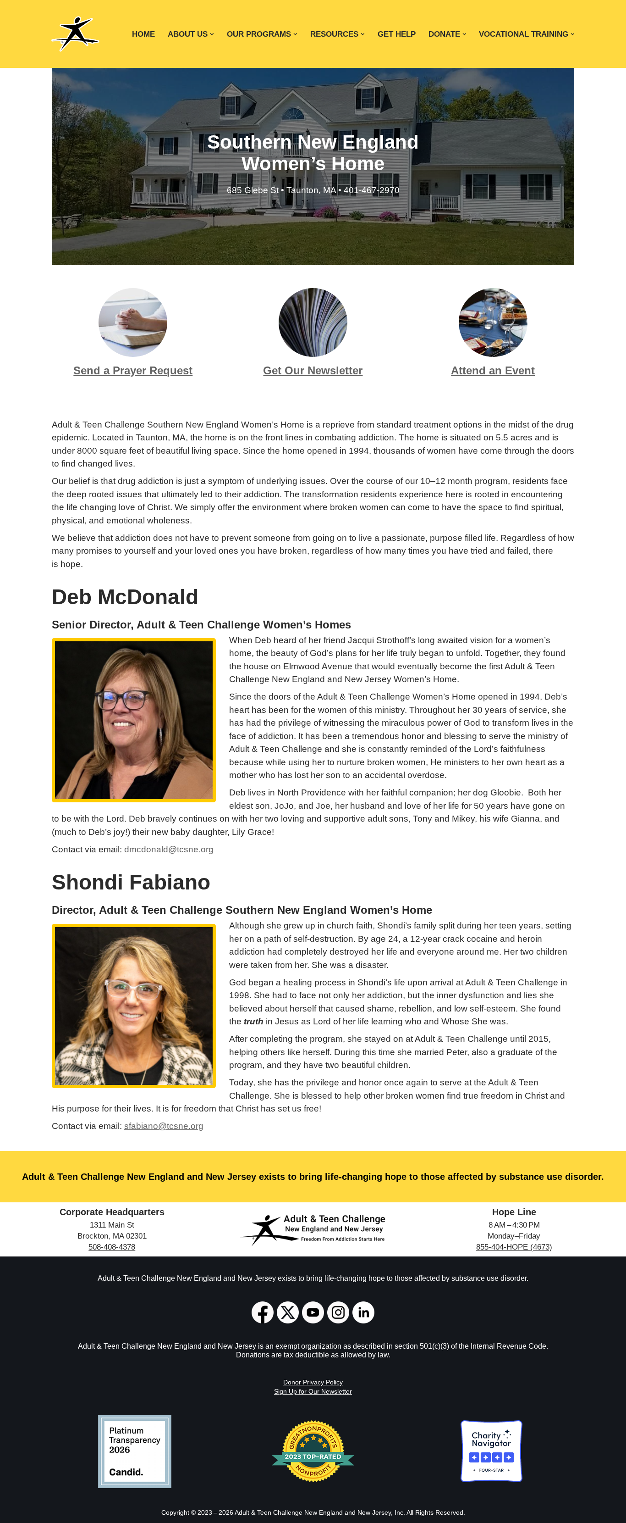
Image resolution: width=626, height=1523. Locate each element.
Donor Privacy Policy (313, 1382)
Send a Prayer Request (132, 370)
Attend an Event (493, 370)
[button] (212, 34)
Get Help (397, 34)
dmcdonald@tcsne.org (169, 849)
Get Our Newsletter (312, 370)
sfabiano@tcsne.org (163, 1126)
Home (143, 34)
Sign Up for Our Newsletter (313, 1391)
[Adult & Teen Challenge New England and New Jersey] (75, 34)
